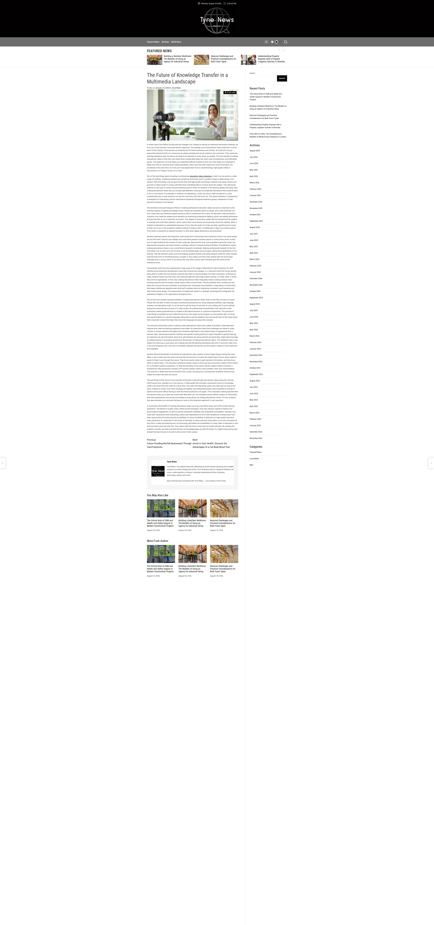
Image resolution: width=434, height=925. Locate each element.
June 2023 (254, 393)
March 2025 (254, 259)
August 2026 (255, 151)
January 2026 (255, 195)
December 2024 (256, 278)
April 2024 (254, 330)
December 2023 (256, 355)
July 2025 (254, 234)
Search (252, 73)
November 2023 (256, 362)
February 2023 (255, 419)
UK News (165, 42)
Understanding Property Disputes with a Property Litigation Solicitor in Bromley (224, 59)
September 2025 (256, 221)
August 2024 (255, 304)
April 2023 (254, 406)
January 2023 (255, 425)
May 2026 (254, 170)
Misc (252, 465)
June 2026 (254, 163)
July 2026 (254, 157)
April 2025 (254, 253)
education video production (201, 176)
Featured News (153, 42)
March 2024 (254, 336)
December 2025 (256, 202)
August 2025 (255, 227)
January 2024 (255, 349)
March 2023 (254, 413)
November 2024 (256, 285)
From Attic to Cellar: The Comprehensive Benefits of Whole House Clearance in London (270, 60)
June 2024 (254, 317)
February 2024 (255, 342)
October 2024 (255, 291)
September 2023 (256, 374)
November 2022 (256, 438)
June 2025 (254, 240)
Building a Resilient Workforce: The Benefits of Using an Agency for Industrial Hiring (192, 523)
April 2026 (254, 176)
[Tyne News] (158, 471)
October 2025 (255, 215)
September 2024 (256, 298)
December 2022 (256, 432)
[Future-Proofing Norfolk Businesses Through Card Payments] (2, 463)
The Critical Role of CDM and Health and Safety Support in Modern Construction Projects (160, 523)
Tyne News (176, 88)
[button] (284, 50)
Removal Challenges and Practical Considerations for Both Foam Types (176, 59)
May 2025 (254, 246)
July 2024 (254, 310)
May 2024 (254, 323)
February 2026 (255, 189)
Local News (254, 459)
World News (176, 42)
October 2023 (255, 368)
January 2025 (255, 272)
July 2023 (254, 387)
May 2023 (254, 400)
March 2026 (254, 183)
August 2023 (255, 381)
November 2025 (256, 208)
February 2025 (255, 266)
